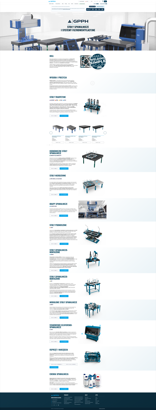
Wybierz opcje (58, 142)
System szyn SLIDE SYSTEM (78, 399)
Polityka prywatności (102, 408)
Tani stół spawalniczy (67, 398)
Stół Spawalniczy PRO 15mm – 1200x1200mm (96, 136)
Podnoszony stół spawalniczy (79, 398)
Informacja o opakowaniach (89, 402)
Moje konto (86, 397)
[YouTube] (54, 405)
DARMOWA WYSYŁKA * (100, 6)
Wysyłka (86, 399)
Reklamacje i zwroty (88, 398)
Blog (96, 399)
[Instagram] (58, 405)
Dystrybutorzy (76, 3)
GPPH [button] (96, 395)
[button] (92, 83)
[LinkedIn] (56, 405)
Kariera (96, 398)
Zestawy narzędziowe (78, 400)
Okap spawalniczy (66, 403)
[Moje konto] (97, 1)
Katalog (66, 3)
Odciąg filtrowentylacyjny (68, 402)
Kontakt (72, 3)
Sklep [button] (86, 395)
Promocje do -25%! (92, 6)
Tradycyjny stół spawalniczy (68, 397)
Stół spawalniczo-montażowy (68, 399)
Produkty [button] (66, 395)
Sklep (105, 1)
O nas (69, 3)
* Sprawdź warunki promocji (66, 9)
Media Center (97, 403)
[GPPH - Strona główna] (52, 1)
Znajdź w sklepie (51, 3)
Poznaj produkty (58, 3)
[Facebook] (52, 405)
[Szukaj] (95, 1)
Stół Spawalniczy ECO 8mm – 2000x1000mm (83, 136)
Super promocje (82, 3)
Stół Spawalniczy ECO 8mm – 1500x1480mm (69, 136)
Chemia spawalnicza (77, 404)
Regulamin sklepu (87, 403)
